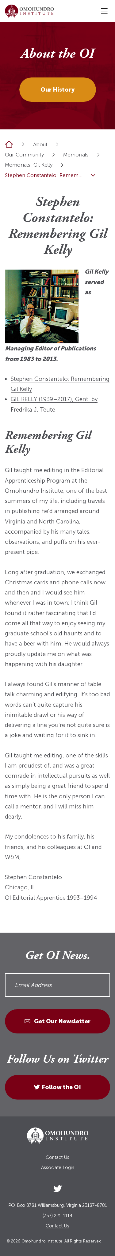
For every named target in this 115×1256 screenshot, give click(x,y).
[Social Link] (57, 1187)
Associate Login (57, 1167)
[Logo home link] (29, 11)
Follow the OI (61, 1087)
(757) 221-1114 (57, 1215)
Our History (57, 89)
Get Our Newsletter (61, 1021)
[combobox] (57, 144)
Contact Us (57, 1157)
